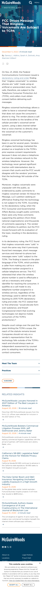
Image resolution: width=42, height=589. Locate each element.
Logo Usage (26, 561)
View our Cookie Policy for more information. (24, 580)
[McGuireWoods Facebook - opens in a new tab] (5, 547)
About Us (5, 555)
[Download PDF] (3, 63)
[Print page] (7, 63)
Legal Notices (27, 555)
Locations (5, 558)
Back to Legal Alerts (12, 7)
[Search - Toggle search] (30, 2)
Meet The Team (9, 363)
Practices (6, 370)
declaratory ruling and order (15, 78)
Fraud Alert (26, 558)
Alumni (4, 561)
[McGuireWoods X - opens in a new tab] (8, 547)
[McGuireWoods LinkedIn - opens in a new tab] (3, 547)
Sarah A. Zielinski (27, 55)
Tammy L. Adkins (12, 55)
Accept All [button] (13, 585)
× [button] (40, 563)
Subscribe (8, 381)
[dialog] (21, 575)
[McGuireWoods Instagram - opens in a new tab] (10, 547)
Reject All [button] (28, 585)
